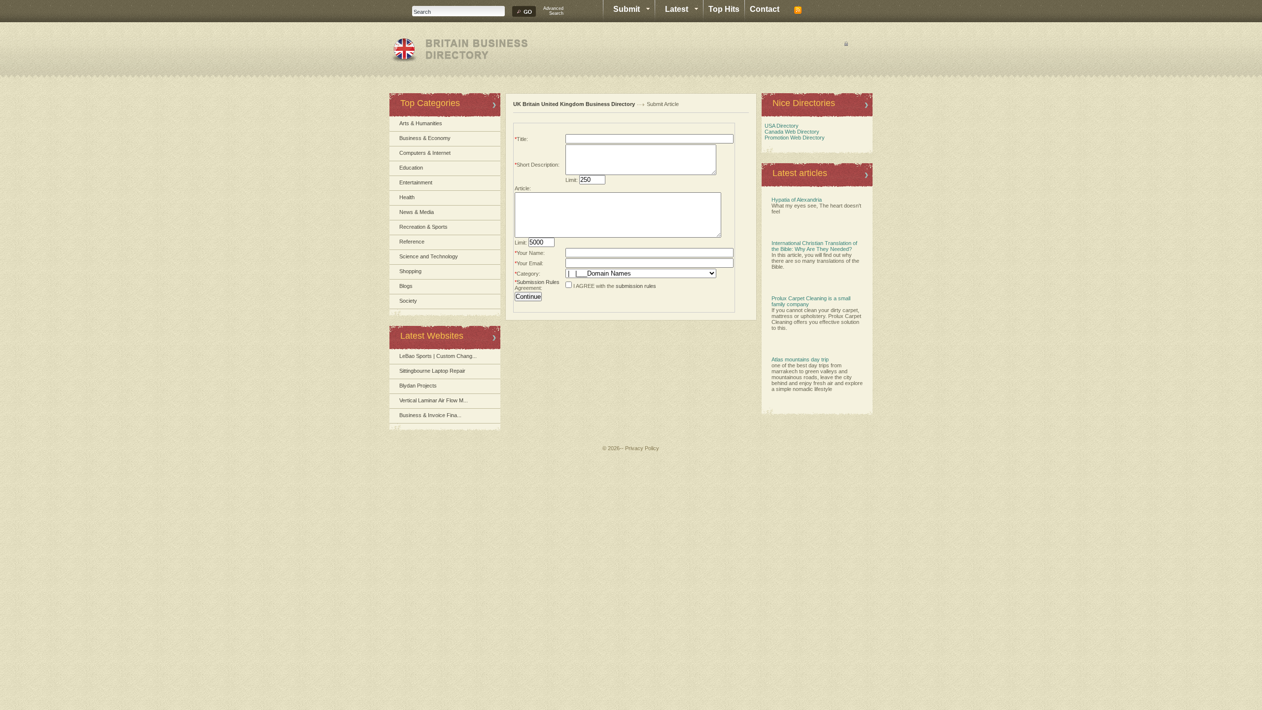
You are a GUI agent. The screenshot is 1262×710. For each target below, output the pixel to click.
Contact (764, 9)
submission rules (636, 286)
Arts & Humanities (420, 123)
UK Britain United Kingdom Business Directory (574, 104)
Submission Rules (538, 282)
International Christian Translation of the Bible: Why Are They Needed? (814, 246)
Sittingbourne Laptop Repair (432, 371)
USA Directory (780, 126)
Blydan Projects (418, 386)
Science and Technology (428, 256)
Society (408, 301)
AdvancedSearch (553, 11)
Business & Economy (425, 138)
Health (407, 197)
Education (411, 168)
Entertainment (415, 182)
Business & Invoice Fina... (430, 415)
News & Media (416, 212)
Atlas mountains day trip (800, 359)
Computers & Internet (425, 153)
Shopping (410, 271)
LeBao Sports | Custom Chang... (438, 356)
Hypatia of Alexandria (796, 200)
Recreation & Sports (423, 227)
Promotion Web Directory (793, 138)
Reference (411, 242)
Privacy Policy (642, 448)
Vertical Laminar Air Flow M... (433, 400)
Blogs (406, 286)
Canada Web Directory (790, 132)
